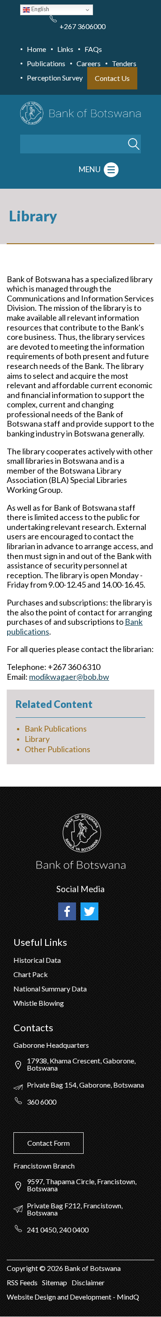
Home (36, 49)
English (39, 9)
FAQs (93, 49)
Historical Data (37, 960)
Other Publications (57, 749)
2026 (55, 1268)
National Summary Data (50, 988)
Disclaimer (88, 1282)
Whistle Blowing (38, 1003)
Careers (88, 63)
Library (37, 739)
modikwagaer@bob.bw (69, 677)
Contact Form (48, 1143)
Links (65, 49)
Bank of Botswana (92, 1268)
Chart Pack (30, 974)
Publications (46, 63)
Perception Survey (55, 77)
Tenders (124, 63)
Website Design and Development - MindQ (73, 1296)
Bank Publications (56, 728)
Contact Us (112, 78)
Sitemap (54, 1282)
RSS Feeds (22, 1282)
